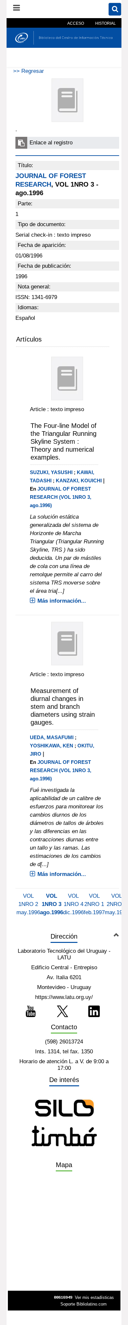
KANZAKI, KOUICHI (79, 480)
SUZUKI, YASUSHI (51, 472)
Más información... (61, 601)
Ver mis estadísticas (94, 1297)
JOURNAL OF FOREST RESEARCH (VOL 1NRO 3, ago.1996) (60, 497)
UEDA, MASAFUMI (52, 737)
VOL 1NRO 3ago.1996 (51, 904)
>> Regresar (28, 71)
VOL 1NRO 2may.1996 (28, 904)
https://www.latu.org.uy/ (64, 997)
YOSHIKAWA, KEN (51, 745)
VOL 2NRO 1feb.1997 (94, 904)
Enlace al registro (51, 142)
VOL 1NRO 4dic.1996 (73, 904)
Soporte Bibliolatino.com (83, 1304)
